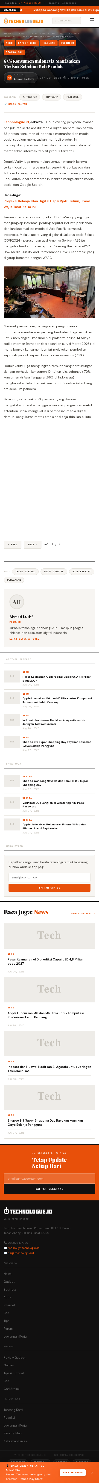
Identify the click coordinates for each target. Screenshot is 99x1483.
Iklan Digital (25, 571)
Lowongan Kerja (15, 1336)
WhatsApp (52, 97)
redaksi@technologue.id (24, 1248)
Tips (6, 1321)
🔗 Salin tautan (15, 104)
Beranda (8, 33)
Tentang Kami (13, 1410)
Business (74, 33)
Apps (7, 1297)
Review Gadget (14, 1357)
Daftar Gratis (49, 887)
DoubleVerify (82, 571)
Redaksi (9, 1418)
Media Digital (54, 571)
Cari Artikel (12, 1389)
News (22, 33)
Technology (10, 36)
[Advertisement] (49, 478)
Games (9, 1365)
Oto (6, 1313)
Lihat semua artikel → (25, 639)
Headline (57, 33)
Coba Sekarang (73, 1472)
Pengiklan (14, 580)
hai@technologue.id (21, 1253)
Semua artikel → (83, 913)
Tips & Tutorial (14, 1373)
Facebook (73, 97)
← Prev (12, 544)
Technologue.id (16, 122)
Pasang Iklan (13, 1433)
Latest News (38, 33)
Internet (9, 1305)
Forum (8, 1329)
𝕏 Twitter (30, 97)
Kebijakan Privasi (16, 1441)
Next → (32, 544)
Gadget (9, 1282)
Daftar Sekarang (49, 1189)
